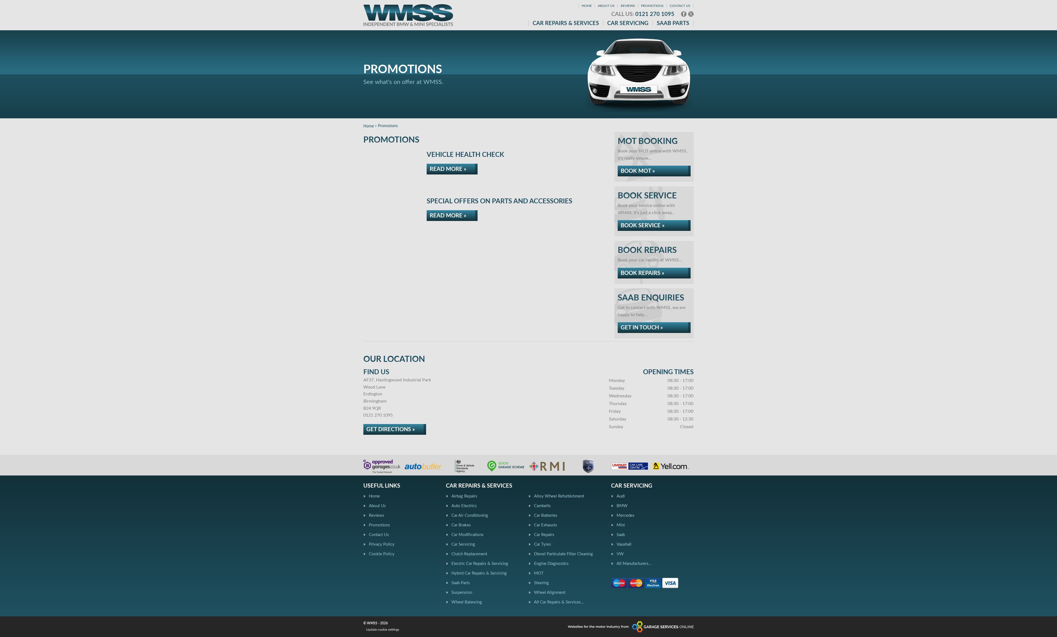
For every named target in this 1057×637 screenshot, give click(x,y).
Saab (621, 535)
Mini (621, 525)
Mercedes (625, 515)
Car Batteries (545, 515)
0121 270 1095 (642, 14)
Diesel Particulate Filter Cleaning (563, 554)
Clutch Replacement (469, 554)
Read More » (448, 169)
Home (587, 5)
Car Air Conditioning (469, 515)
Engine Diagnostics (551, 564)
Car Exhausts (545, 525)
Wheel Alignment (549, 592)
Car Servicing (628, 23)
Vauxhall (624, 544)
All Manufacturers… (634, 564)
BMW (622, 506)
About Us (606, 5)
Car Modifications (467, 535)
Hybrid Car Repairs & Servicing (479, 573)
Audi (621, 496)
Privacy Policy (381, 544)
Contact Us (680, 5)
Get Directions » (390, 429)
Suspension (461, 592)
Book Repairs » (642, 273)
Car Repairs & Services (566, 23)
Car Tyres (542, 544)
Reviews (628, 5)
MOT (539, 573)
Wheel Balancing (466, 602)
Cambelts (542, 506)
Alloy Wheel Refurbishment (559, 496)
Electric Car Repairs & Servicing (479, 564)
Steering (541, 583)
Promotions (652, 5)
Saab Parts (673, 23)
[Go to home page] (408, 15)
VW (620, 554)
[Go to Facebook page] (683, 14)
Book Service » (642, 225)
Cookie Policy (381, 554)
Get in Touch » (642, 327)
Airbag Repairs (464, 496)
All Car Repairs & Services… (559, 602)
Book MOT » (638, 171)
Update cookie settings (382, 629)
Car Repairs (544, 535)
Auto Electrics (464, 506)
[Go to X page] (691, 14)
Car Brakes (461, 525)
